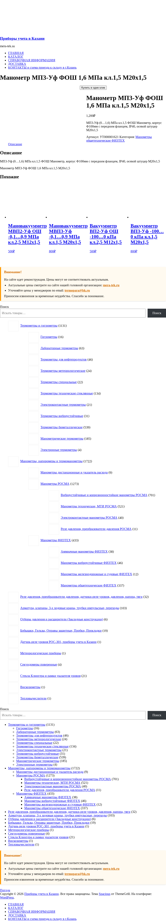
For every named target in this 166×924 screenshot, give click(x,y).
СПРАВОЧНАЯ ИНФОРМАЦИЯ (31, 60)
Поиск (4, 306)
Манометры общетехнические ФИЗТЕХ (119, 138)
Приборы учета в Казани (22, 38)
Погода (5, 890)
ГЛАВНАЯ (16, 53)
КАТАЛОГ (15, 56)
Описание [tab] (15, 144)
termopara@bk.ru (77, 290)
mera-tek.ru (111, 285)
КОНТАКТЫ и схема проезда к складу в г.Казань (42, 67)
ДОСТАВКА (17, 64)
